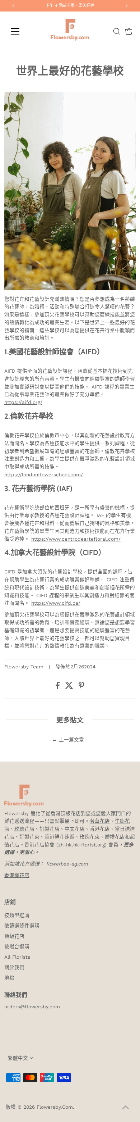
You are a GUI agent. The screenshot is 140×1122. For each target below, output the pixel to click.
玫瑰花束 (90, 837)
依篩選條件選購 (21, 925)
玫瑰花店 (24, 829)
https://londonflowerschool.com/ (43, 474)
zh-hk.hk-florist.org (81, 845)
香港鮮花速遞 (60, 837)
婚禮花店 (115, 837)
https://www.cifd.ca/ (55, 603)
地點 (9, 978)
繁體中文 (18, 1058)
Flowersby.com (55, 1107)
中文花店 (75, 829)
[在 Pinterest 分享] (81, 687)
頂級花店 (14, 936)
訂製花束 (29, 837)
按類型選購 (16, 915)
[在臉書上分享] (58, 687)
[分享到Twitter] (70, 687)
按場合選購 (16, 946)
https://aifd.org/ (23, 402)
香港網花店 (16, 875)
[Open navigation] (20, 31)
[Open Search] (116, 31)
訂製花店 (49, 829)
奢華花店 (100, 821)
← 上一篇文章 (68, 739)
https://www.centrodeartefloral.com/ (76, 539)
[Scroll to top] (125, 1107)
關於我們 (14, 967)
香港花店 (100, 829)
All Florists (17, 957)
